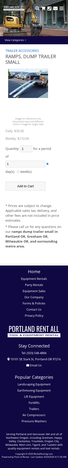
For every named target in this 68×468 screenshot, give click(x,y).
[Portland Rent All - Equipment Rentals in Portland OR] (13, 9)
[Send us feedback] (55, 8)
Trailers (34, 409)
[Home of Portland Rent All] (34, 340)
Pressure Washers (34, 421)
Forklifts (34, 403)
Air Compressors (34, 415)
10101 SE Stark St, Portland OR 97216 (35, 359)
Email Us (35, 365)
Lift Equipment (34, 397)
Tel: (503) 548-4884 (34, 353)
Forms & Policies (34, 303)
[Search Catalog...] (37, 8)
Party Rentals (34, 285)
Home (34, 271)
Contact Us (34, 309)
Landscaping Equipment (34, 384)
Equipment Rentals (34, 279)
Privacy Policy (34, 316)
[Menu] (61, 8)
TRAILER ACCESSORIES (22, 50)
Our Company (34, 297)
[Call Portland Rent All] (49, 8)
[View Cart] (43, 8)
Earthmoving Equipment (34, 390)
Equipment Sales (34, 291)
